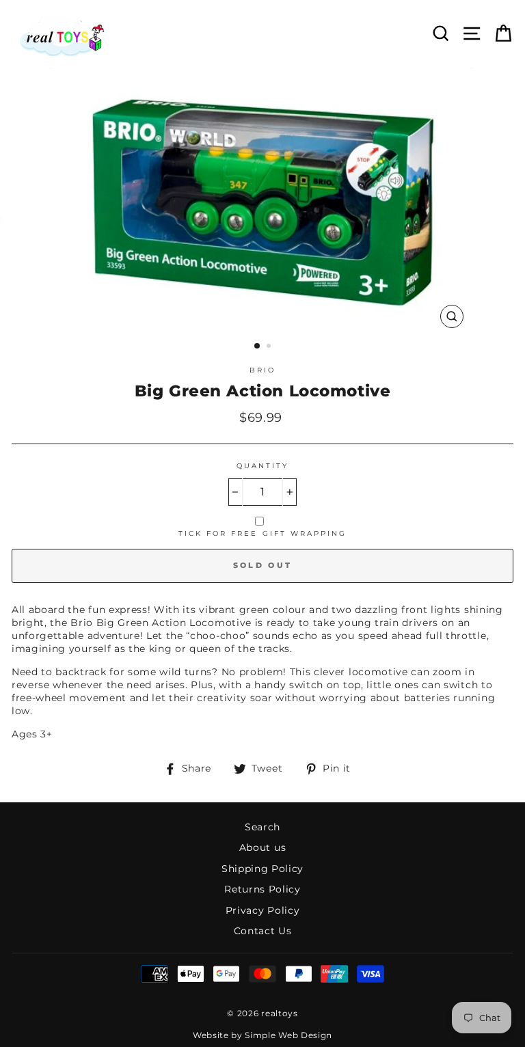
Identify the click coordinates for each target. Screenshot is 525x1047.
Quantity (262, 465)
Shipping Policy (262, 868)
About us (262, 847)
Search (262, 826)
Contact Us (263, 930)
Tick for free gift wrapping (262, 533)
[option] (263, 201)
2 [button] (270, 347)
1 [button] (257, 346)
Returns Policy (262, 889)
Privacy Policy (263, 910)
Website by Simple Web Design (262, 1035)
